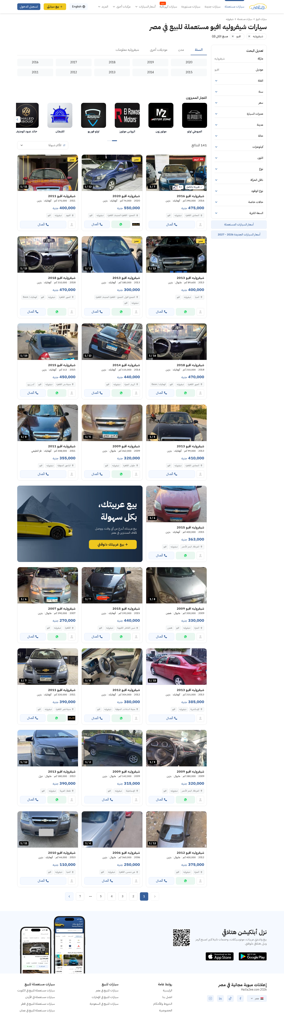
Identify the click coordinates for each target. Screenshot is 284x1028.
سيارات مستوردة (190, 7)
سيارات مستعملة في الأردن (40, 997)
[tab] (199, 50)
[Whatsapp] (120, 224)
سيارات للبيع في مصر (107, 990)
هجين (169, 628)
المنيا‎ (197, 297)
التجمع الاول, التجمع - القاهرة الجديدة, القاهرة (115, 297)
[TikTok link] (230, 998)
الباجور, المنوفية (64, 465)
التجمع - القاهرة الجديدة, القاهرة (121, 215)
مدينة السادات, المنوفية (125, 709)
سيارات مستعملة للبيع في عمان (37, 1010)
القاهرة (68, 628)
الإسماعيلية (130, 791)
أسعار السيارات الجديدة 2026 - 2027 (239, 234)
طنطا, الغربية (65, 791)
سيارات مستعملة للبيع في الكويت (36, 990)
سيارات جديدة (213, 7)
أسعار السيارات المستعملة (239, 224)
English (76, 6)
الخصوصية (165, 1010)
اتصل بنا (167, 997)
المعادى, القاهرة (192, 215)
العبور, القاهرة (65, 297)
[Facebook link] (240, 998)
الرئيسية (167, 990)
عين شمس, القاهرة (127, 872)
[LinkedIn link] (220, 998)
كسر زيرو (31, 384)
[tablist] (112, 50)
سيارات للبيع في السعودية (104, 1004)
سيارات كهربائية (168, 7)
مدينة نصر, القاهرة (63, 709)
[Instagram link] (210, 998)
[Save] (151, 159)
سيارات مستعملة (234, 7)
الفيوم (68, 215)
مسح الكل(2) (220, 36)
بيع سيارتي (53, 6)
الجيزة (196, 628)
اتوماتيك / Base (30, 297)
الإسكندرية (194, 709)
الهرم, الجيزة (130, 384)
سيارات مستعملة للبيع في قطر (38, 1004)
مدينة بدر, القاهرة (64, 384)
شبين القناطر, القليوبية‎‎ (126, 628)
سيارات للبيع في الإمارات (105, 997)
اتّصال (169, 224)
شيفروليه (178, 215)
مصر (257, 998)
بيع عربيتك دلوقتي (111, 544)
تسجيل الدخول (29, 6)
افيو (169, 215)
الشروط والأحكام (162, 1004)
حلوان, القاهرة (129, 465)
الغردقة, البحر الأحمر (190, 546)
